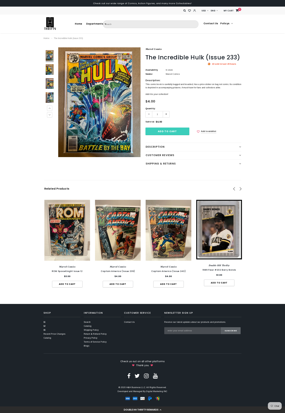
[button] (142, 409)
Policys (225, 23)
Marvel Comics (153, 49)
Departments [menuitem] (88, 23)
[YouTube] (155, 376)
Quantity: (150, 108)
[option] (99, 102)
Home (46, 38)
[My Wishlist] (189, 10)
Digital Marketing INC (156, 391)
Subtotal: (150, 122)
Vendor (149, 74)
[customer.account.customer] (194, 10)
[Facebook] (129, 376)
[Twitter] (137, 376)
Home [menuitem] (77, 23)
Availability (151, 70)
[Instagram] (146, 376)
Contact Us (211, 23)
